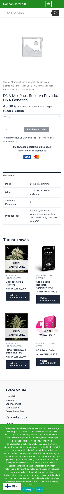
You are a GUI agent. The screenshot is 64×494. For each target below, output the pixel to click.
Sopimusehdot (13, 404)
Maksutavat (11, 400)
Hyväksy (27, 489)
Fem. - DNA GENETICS (26, 85)
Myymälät (10, 396)
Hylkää (39, 489)
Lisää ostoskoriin (36, 129)
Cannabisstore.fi (14, 4)
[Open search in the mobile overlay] (32, 13)
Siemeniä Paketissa (13, 110)
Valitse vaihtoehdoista (18, 296)
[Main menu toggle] (58, 4)
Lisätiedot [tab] (8, 175)
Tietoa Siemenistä (14, 411)
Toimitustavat (12, 407)
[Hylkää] (60, 459)
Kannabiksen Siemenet (23, 82)
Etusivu (6, 82)
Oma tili (9, 423)
